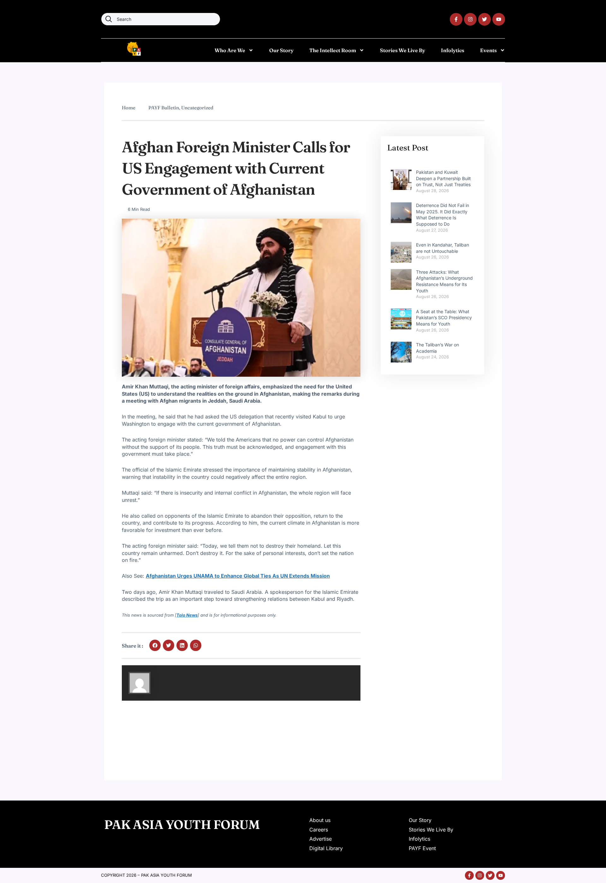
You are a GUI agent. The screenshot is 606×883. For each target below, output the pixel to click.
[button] (155, 645)
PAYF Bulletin (163, 108)
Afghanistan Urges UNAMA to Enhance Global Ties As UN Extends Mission (238, 576)
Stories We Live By (402, 50)
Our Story (281, 50)
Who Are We (230, 50)
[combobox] (160, 19)
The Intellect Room (332, 50)
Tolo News (187, 615)
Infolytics (452, 50)
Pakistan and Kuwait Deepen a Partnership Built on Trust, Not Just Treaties (443, 178)
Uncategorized (197, 108)
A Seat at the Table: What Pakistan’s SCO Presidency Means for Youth (444, 317)
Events (488, 50)
